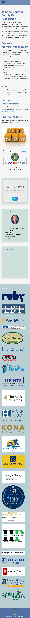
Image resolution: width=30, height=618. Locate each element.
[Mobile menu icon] (26, 2)
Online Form (5, 94)
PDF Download (15, 122)
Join (15, 198)
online (24, 151)
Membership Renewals (8, 111)
